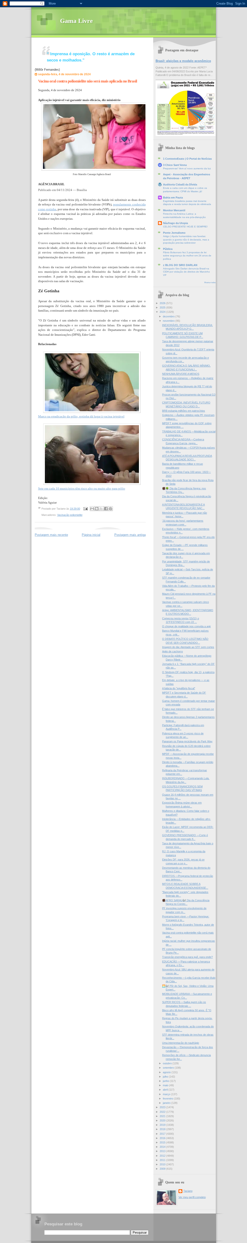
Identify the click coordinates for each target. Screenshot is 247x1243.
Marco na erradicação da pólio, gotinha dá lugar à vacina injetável (81, 416)
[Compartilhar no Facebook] (105, 508)
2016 (163, 1138)
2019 (163, 1124)
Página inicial (91, 535)
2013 (163, 1151)
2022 (163, 1111)
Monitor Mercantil (174, 210)
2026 (163, 303)
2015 (163, 1142)
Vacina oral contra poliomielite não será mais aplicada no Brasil (87, 81)
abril (165, 1089)
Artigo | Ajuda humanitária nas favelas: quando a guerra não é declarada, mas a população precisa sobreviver (186, 239)
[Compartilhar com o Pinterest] (110, 508)
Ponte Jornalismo (174, 232)
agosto (167, 1072)
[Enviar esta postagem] (85, 508)
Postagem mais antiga (130, 535)
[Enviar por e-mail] (92, 508)
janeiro (167, 1102)
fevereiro (168, 1098)
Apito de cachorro (172, 651)
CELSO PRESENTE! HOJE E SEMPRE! (185, 226)
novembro (169, 320)
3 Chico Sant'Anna (175, 165)
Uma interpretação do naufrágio (180, 1042)
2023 (163, 1107)
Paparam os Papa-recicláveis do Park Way (187, 741)
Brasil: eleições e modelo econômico (183, 61)
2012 (163, 1155)
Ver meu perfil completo (192, 1197)
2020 (163, 1120)
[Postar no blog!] (96, 508)
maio (166, 1085)
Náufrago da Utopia (175, 223)
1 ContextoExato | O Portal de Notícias (187, 158)
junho (166, 1080)
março (167, 1094)
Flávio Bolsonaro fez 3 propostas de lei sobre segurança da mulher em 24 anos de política (187, 255)
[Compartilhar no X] (101, 508)
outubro (167, 1063)
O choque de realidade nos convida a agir (186, 626)
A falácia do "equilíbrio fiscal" (178, 688)
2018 (163, 1129)
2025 (163, 307)
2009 (163, 1168)
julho (166, 1076)
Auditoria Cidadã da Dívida (180, 184)
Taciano (187, 1190)
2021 (163, 1116)
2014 (163, 1146)
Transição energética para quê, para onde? (187, 957)
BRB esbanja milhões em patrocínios (183, 410)
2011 (163, 1160)
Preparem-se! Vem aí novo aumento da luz (187, 168)
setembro (169, 1067)
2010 (163, 1164)
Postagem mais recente (51, 535)
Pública (167, 248)
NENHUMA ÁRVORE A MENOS (180, 373)
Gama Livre (76, 20)
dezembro (169, 316)
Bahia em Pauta (173, 197)
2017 (163, 1133)
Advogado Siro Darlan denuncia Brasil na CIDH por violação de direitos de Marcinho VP (186, 271)
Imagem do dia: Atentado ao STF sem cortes (188, 647)
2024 (163, 311)
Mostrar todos (210, 282)
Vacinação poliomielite (69, 514)
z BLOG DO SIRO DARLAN (180, 265)
